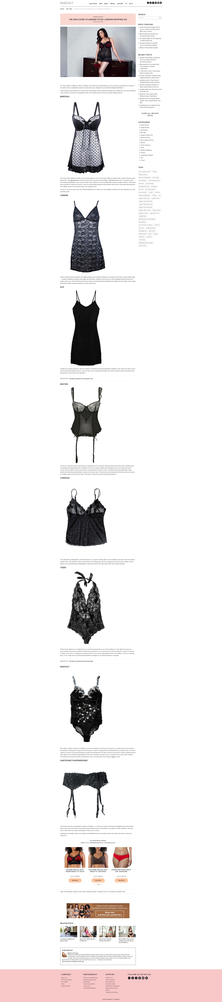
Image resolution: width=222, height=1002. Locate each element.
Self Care (157, 225)
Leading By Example (147, 155)
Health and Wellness (144, 195)
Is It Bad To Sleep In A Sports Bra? (67, 939)
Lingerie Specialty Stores (146, 204)
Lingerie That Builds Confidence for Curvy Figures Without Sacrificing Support (150, 59)
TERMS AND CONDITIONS (112, 986)
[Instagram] (148, 3)
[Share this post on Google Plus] (98, 80)
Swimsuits (141, 236)
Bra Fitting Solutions (154, 180)
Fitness (143, 152)
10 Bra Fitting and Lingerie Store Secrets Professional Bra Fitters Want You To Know (150, 29)
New (100, 3)
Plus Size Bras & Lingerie (146, 225)
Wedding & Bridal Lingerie (146, 242)
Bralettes (141, 183)
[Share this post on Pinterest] (101, 80)
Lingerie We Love (154, 213)
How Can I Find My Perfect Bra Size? (105, 939)
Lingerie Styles (156, 210)
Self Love (141, 228)
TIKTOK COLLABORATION (90, 977)
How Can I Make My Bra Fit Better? (87, 939)
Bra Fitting (144, 130)
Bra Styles (154, 186)
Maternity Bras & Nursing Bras (147, 219)
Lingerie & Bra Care (147, 135)
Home (62, 9)
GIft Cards (64, 981)
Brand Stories (145, 125)
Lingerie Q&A (145, 127)
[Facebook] (153, 3)
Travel (143, 160)
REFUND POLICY (110, 981)
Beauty (143, 142)
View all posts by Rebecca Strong (73, 961)
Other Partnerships (89, 988)
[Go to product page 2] (97, 884)
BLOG (62, 984)
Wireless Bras (142, 245)
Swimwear (149, 236)
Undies (112, 3)
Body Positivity (145, 137)
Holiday (154, 195)
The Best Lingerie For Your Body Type (81, 378)
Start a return (110, 979)
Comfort (151, 192)
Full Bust (157, 192)
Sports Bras (152, 231)
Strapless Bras (143, 233)
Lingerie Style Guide (79, 891)
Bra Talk (69, 9)
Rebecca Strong (99, 16)
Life (142, 157)
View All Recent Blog (150, 114)
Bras (106, 3)
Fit (126, 3)
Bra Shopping (68, 891)
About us (64, 977)
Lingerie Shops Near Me (145, 201)
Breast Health (142, 192)
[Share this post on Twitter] (94, 80)
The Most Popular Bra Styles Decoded (81, 661)
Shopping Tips (102, 891)
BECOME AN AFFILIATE (89, 979)
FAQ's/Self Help (110, 984)
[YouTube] (158, 3)
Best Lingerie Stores (147, 140)
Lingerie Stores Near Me (145, 207)
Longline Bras (142, 216)
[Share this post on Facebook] (91, 80)
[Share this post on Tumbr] (104, 80)
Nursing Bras (142, 222)
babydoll (73, 180)
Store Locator (65, 986)
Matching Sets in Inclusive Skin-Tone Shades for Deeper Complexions (150, 66)
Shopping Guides (91, 891)
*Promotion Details (112, 992)
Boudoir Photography (145, 177)
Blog (131, 3)
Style (142, 147)
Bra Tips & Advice (150, 189)
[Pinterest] (161, 3)
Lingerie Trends (143, 213)
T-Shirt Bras (142, 239)
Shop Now (93, 3)
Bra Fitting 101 (143, 180)
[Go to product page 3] (99, 884)
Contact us (109, 977)
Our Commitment (66, 979)
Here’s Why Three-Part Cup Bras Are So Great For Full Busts (126, 940)
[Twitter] (156, 3)
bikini (113, 756)
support (156, 233)
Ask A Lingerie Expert (145, 171)
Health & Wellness (146, 150)
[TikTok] (151, 3)
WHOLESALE (86, 981)
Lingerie (120, 3)
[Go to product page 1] (96, 884)
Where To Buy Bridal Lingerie (149, 47)
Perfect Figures (145, 145)
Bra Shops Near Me (144, 186)
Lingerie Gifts (155, 198)
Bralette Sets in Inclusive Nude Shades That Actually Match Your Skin (150, 100)
